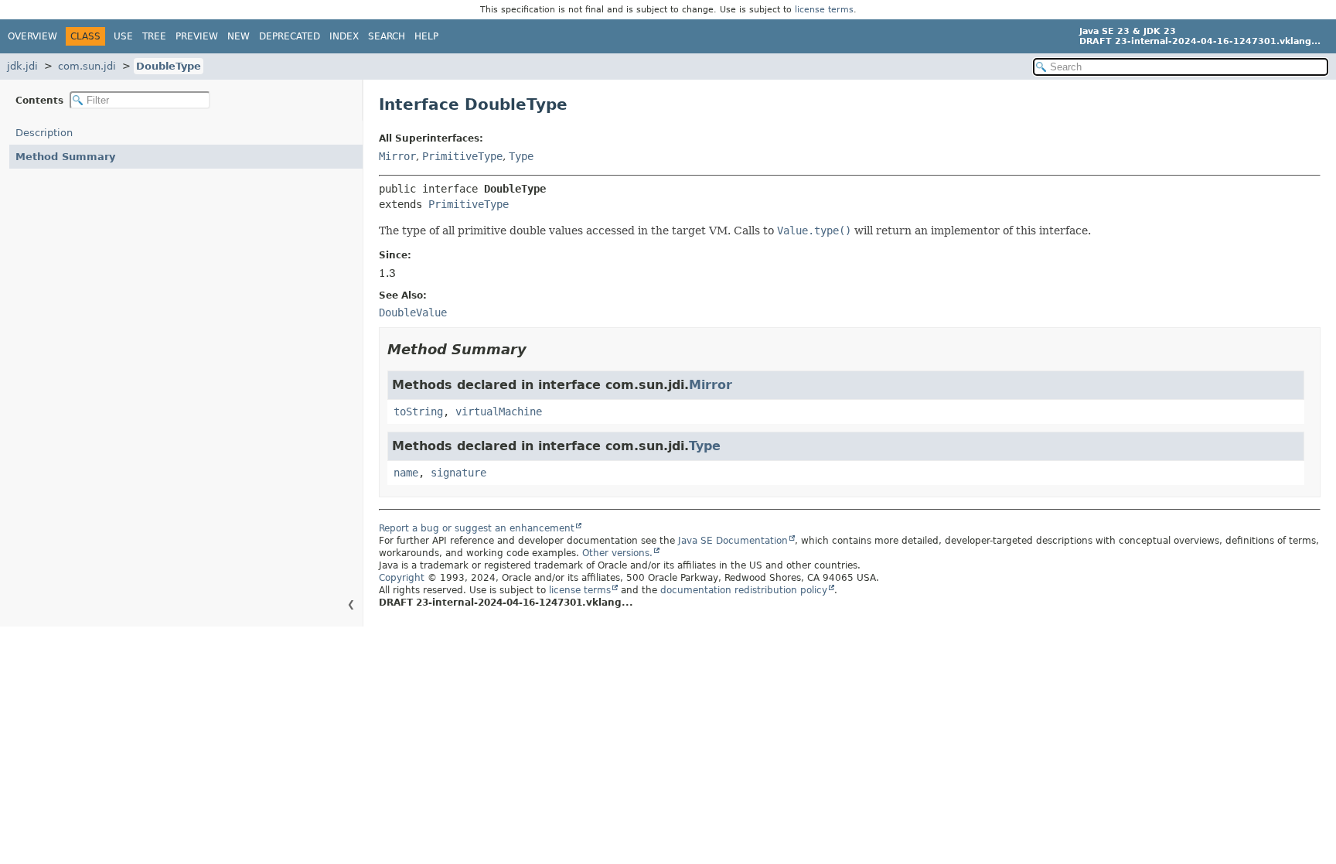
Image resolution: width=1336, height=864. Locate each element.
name (406, 472)
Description (44, 132)
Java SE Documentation (733, 540)
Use (123, 36)
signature (458, 472)
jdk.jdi (22, 66)
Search (386, 36)
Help (426, 36)
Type (521, 156)
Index (344, 36)
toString (418, 411)
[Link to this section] (537, 349)
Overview (32, 36)
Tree (154, 36)
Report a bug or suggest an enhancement (476, 528)
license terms (824, 10)
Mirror (397, 156)
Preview (197, 36)
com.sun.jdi (87, 66)
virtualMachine (498, 411)
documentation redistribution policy (743, 590)
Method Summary (65, 156)
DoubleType (168, 66)
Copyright (401, 577)
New (238, 36)
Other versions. (617, 553)
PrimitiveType (462, 156)
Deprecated (289, 36)
